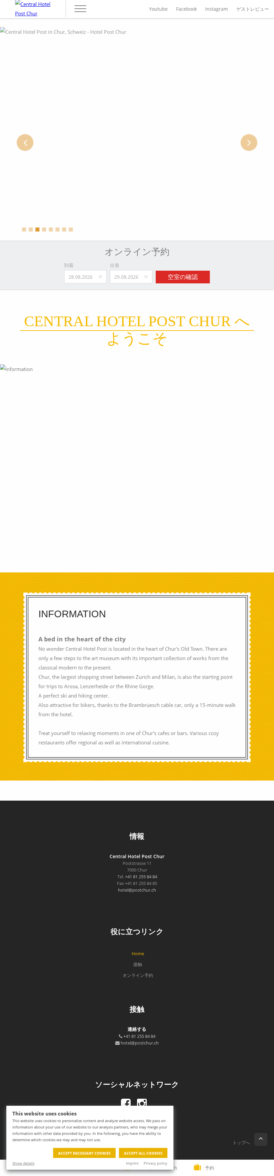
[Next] (249, 142)
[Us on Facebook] (126, 1103)
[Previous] (25, 142)
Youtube (158, 9)
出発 (114, 265)
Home (138, 954)
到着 (69, 265)
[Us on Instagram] (142, 1103)
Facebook (186, 9)
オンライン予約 (138, 975)
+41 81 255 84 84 (141, 877)
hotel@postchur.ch (137, 890)
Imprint (132, 1163)
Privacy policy (155, 1163)
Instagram (216, 9)
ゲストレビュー (252, 9)
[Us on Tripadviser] (153, 1103)
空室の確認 (183, 277)
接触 (137, 964)
